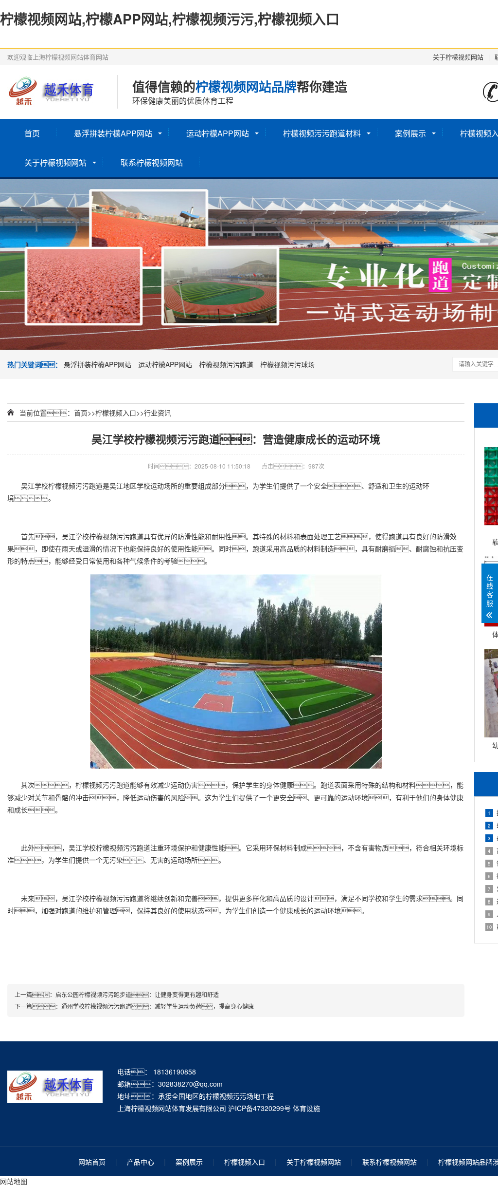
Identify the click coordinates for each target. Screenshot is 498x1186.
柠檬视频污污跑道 (226, 364)
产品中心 (140, 1162)
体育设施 (306, 1108)
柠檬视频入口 (115, 412)
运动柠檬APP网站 (217, 133)
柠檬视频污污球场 (287, 364)
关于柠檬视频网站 (458, 56)
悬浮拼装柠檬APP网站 (113, 133)
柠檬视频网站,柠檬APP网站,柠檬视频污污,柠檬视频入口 (169, 19)
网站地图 (13, 1181)
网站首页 (92, 1162)
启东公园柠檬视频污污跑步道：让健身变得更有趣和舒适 (137, 994)
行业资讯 (157, 412)
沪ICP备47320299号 (259, 1108)
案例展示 (410, 133)
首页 (32, 133)
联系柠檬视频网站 (152, 162)
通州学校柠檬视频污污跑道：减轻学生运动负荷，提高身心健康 (157, 1006)
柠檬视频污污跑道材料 (322, 133)
